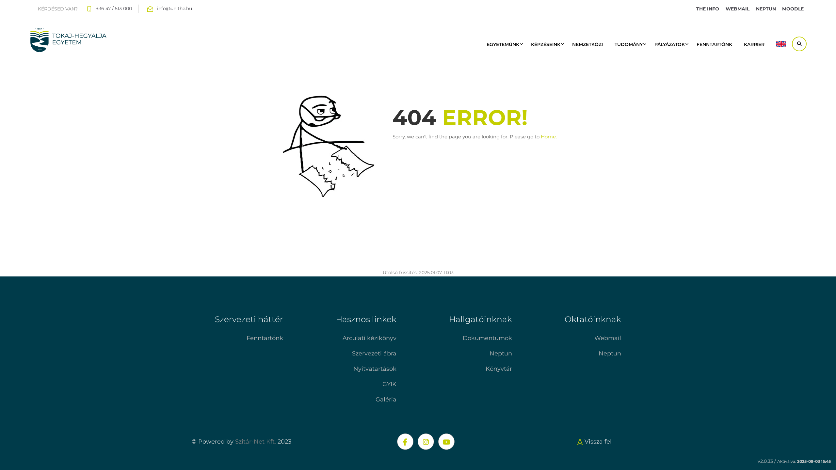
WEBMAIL (737, 9)
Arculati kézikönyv (369, 338)
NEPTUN (766, 9)
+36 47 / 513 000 (114, 8)
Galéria (386, 399)
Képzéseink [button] (545, 44)
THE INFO (707, 9)
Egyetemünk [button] (503, 44)
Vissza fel (598, 441)
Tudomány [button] (629, 44)
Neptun (501, 353)
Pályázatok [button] (669, 44)
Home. (549, 136)
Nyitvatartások (374, 368)
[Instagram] (426, 441)
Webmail (607, 338)
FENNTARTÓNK (714, 44)
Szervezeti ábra (374, 353)
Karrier (754, 44)
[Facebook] (405, 441)
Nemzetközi (587, 44)
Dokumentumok (487, 338)
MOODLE (793, 9)
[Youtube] (446, 441)
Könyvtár (499, 368)
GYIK (389, 384)
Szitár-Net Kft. (255, 441)
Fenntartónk (265, 338)
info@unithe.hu (174, 8)
